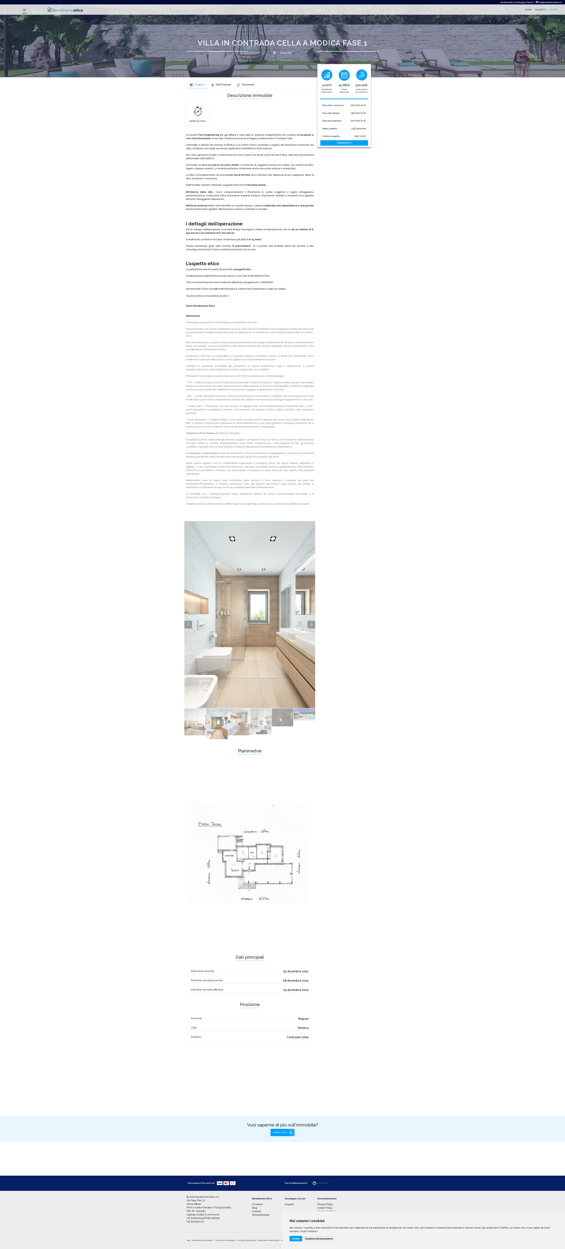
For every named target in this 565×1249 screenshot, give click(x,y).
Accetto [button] (296, 1238)
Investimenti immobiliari (225, 1240)
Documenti (248, 84)
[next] (311, 624)
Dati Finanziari (223, 84)
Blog (254, 1207)
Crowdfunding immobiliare (202, 1240)
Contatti (256, 1211)
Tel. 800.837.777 (195, 1221)
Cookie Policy (324, 1207)
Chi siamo (257, 1204)
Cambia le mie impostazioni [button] (319, 1238)
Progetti (289, 1204)
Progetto (200, 84)
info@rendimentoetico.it (550, 2)
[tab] (197, 85)
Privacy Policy (325, 1204)
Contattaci (280, 1132)
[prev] (188, 624)
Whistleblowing (260, 1214)
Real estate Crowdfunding (268, 1240)
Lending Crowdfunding (246, 1240)
